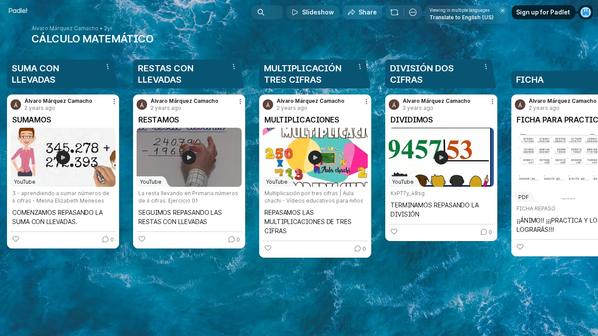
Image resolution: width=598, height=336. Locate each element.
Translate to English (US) (461, 17)
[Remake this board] (394, 12)
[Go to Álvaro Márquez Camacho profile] (16, 104)
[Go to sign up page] (586, 12)
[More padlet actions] (413, 12)
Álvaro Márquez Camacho (65, 28)
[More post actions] (114, 101)
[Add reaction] (16, 239)
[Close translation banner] (502, 10)
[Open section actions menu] (108, 66)
